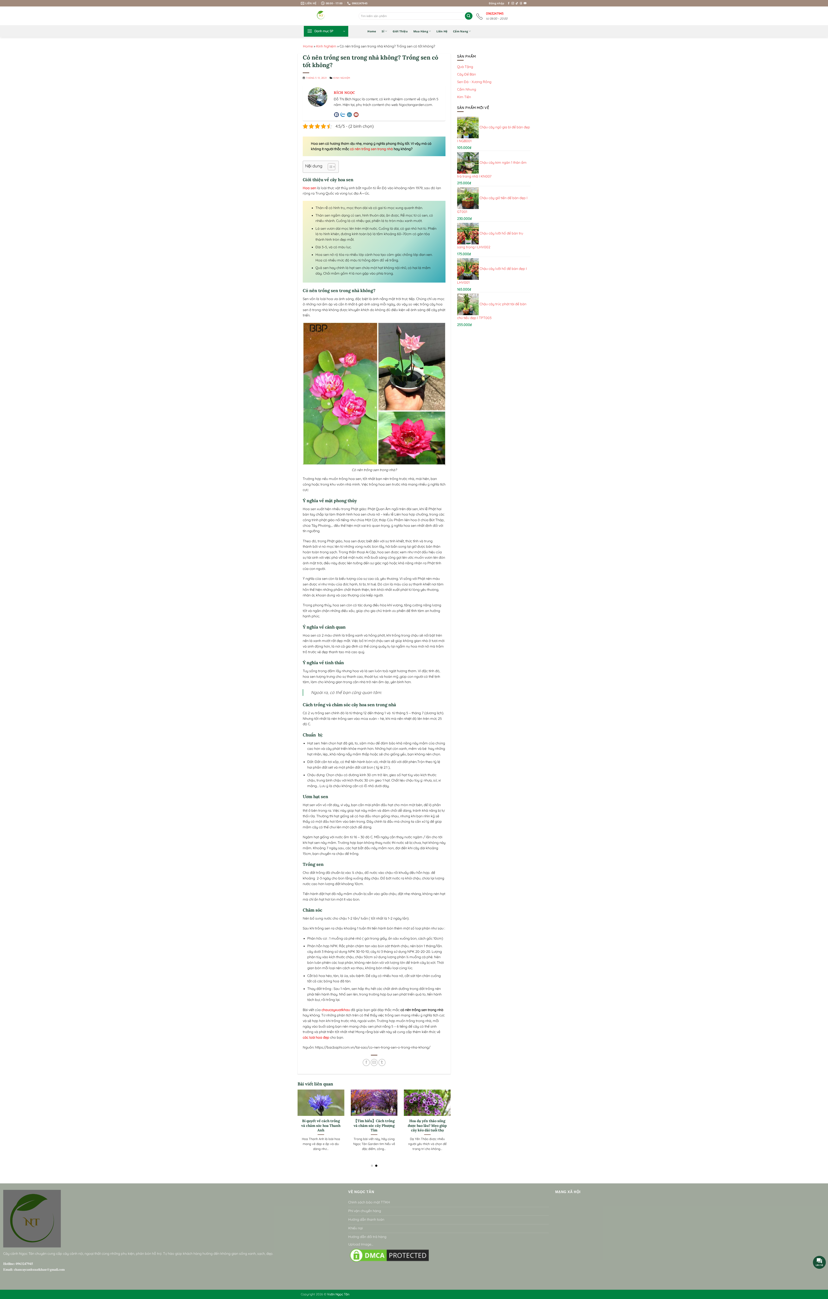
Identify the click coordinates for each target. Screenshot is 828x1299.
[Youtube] (356, 116)
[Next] (451, 1120)
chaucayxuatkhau (335, 1010)
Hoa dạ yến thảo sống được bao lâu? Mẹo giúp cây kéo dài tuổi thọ (427, 1125)
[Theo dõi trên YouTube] (525, 3)
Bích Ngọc (344, 92)
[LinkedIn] (349, 116)
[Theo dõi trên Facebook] (508, 3)
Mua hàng (420, 31)
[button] (326, 31)
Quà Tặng (465, 66)
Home (371, 31)
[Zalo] (342, 115)
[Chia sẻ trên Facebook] (366, 1062)
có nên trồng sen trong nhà (371, 149)
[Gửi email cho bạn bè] (374, 1062)
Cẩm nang (460, 31)
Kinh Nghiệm (326, 46)
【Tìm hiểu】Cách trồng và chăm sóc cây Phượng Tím (374, 1125)
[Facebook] (336, 116)
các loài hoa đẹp (316, 1037)
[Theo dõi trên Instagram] (512, 3)
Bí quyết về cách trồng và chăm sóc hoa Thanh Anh (321, 1125)
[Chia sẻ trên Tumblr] (382, 1062)
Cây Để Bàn (466, 74)
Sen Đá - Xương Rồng (474, 82)
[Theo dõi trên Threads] (521, 3)
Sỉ (383, 31)
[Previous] (297, 1120)
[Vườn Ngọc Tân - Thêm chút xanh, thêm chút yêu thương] (332, 15)
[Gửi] (468, 16)
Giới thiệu (400, 31)
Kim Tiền (464, 97)
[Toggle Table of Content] (329, 166)
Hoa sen (309, 188)
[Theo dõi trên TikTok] (517, 3)
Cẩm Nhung (466, 89)
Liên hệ (441, 31)
